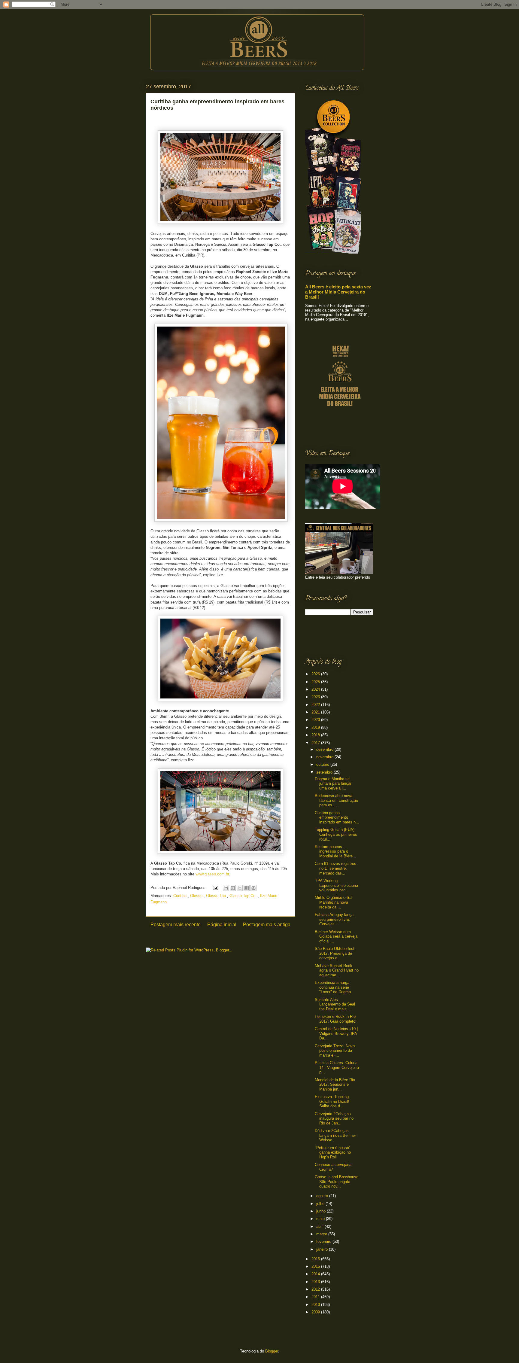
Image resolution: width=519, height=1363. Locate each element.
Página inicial (221, 924)
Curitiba (180, 895)
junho (321, 1211)
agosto (322, 1196)
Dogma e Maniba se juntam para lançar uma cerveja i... (333, 783)
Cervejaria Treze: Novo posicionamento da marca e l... (335, 1050)
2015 (316, 1266)
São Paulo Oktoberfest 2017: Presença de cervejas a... (334, 953)
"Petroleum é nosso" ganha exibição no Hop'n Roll (333, 1152)
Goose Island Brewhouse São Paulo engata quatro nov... (336, 1181)
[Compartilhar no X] (240, 888)
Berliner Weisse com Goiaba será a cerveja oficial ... (336, 936)
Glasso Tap (216, 895)
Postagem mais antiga (266, 924)
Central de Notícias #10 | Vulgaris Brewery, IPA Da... (336, 1033)
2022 (316, 704)
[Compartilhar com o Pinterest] (253, 888)
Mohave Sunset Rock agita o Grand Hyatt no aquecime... (337, 970)
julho (321, 1203)
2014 (316, 1274)
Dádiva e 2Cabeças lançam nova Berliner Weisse (335, 1135)
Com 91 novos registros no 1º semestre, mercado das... (335, 868)
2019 (316, 727)
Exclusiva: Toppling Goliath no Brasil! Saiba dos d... (332, 1101)
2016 (316, 1259)
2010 (316, 1304)
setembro (325, 772)
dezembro (325, 749)
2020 (316, 719)
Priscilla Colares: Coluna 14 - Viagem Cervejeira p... (337, 1067)
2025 (316, 682)
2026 (316, 674)
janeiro (322, 1249)
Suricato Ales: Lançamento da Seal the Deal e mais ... (335, 1004)
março (322, 1234)
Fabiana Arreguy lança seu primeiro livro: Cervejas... (334, 919)
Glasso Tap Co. (243, 895)
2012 (316, 1289)
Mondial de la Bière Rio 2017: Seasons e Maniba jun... (335, 1084)
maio (321, 1218)
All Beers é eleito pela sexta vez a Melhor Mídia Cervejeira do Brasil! (338, 292)
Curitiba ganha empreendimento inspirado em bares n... (337, 817)
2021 (316, 712)
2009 (316, 1312)
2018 (316, 735)
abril (320, 1226)
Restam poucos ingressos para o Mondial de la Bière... (335, 851)
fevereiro (324, 1241)
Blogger (271, 1351)
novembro (325, 757)
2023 (316, 697)
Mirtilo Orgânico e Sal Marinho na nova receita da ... (333, 902)
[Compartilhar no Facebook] (247, 888)
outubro (323, 764)
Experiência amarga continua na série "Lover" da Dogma (333, 987)
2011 (316, 1297)
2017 (316, 743)
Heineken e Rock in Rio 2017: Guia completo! (336, 1019)
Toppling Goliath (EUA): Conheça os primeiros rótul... (336, 834)
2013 (316, 1281)
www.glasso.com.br (212, 874)
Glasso (197, 895)
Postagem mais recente (175, 924)
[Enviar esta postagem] (215, 887)
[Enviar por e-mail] (226, 888)
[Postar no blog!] (233, 888)
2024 (316, 689)
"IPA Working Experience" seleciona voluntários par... (336, 885)
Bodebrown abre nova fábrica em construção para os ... (336, 800)
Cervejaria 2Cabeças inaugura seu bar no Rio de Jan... (334, 1118)
